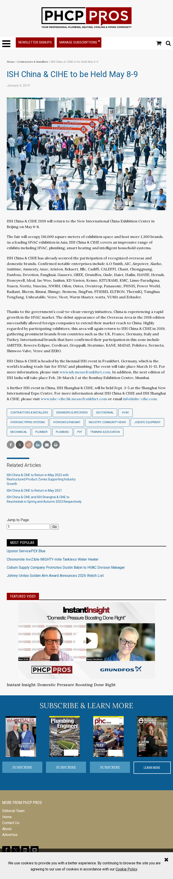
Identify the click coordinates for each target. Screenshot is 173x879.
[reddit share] (29, 445)
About (6, 829)
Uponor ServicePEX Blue (26, 551)
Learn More (152, 767)
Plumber (41, 432)
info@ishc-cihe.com (140, 399)
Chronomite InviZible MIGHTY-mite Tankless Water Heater (52, 559)
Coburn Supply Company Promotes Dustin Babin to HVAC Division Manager (66, 567)
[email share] (47, 445)
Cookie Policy (126, 869)
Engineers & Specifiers (72, 412)
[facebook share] (11, 445)
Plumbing (62, 432)
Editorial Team (13, 811)
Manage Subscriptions (78, 42)
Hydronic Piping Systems (27, 422)
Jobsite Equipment (147, 422)
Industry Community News (107, 422)
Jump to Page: (18, 520)
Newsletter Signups (35, 42)
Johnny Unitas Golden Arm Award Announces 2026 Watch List (55, 575)
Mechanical (18, 432)
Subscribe (22, 767)
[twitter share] (20, 445)
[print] (56, 445)
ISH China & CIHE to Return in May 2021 (34, 490)
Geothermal (105, 412)
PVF (79, 432)
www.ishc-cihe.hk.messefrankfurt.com (74, 399)
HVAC (125, 412)
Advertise (10, 835)
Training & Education (105, 432)
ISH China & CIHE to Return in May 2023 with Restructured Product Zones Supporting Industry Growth (41, 479)
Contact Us (10, 823)
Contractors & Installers (32, 61)
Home (11, 61)
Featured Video (23, 596)
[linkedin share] (38, 445)
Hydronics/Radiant (66, 422)
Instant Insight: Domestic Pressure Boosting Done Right (61, 684)
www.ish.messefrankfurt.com (85, 372)
